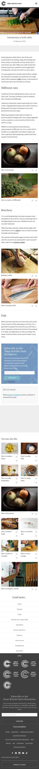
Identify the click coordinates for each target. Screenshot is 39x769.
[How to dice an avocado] (9, 545)
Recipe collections (19, 630)
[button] (36, 3)
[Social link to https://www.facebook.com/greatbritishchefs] (12, 753)
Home (20, 604)
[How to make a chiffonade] (19, 185)
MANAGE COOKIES (19, 765)
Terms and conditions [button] (9, 381)
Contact (7, 732)
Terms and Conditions (19, 747)
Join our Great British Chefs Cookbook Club (17, 739)
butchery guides (19, 242)
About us (8, 743)
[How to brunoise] (19, 155)
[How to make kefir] (29, 448)
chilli (19, 79)
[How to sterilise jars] (29, 523)
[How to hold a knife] (9, 523)
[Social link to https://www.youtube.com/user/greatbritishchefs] (23, 753)
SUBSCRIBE (12, 378)
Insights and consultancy (27, 732)
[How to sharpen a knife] (19, 574)
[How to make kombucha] (9, 470)
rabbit (17, 230)
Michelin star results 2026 (19, 620)
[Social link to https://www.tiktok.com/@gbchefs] (27, 753)
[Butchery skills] (19, 261)
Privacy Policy (29, 743)
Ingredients (19, 625)
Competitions (19, 645)
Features (19, 635)
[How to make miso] (29, 470)
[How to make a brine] (9, 448)
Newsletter (19, 651)
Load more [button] (18, 597)
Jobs (13, 743)
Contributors (20, 743)
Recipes (19, 609)
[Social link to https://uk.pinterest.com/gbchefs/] (16, 753)
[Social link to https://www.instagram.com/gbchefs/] (19, 753)
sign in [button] (10, 395)
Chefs (19, 614)
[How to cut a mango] (29, 545)
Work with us (15, 732)
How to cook (19, 640)
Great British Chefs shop (19, 735)
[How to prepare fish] (19, 291)
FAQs (32, 739)
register (17, 395)
